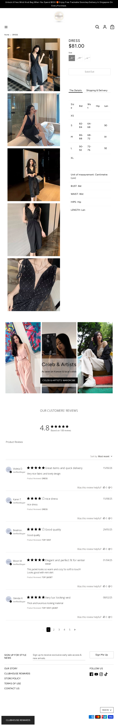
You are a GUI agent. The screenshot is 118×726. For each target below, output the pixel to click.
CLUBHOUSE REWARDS (17, 673)
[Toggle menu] (6, 27)
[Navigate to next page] (75, 629)
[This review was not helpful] (109, 487)
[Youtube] (96, 674)
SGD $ (105, 710)
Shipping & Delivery (96, 90)
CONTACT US (11, 688)
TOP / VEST (46, 540)
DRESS (44, 478)
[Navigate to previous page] (43, 629)
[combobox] (101, 456)
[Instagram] (101, 674)
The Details (76, 90)
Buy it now (89, 80)
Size (70, 53)
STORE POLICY (12, 678)
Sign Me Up (101, 654)
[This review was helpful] (104, 487)
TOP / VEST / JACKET (50, 608)
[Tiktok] (106, 674)
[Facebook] (91, 674)
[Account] (105, 25)
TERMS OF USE (12, 683)
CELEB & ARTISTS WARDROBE (59, 380)
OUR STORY (11, 668)
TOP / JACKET (47, 577)
